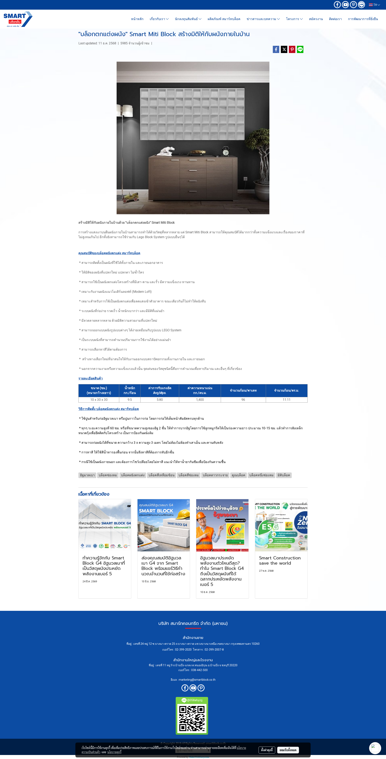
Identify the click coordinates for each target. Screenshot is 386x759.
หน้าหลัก (137, 19)
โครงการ (293, 19)
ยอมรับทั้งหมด (288, 750)
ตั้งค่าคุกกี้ (267, 750)
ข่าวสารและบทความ (262, 19)
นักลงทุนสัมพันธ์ (187, 19)
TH (375, 4)
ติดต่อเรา (335, 19)
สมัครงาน (316, 19)
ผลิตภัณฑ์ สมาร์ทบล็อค (224, 19)
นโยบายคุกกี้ (114, 752)
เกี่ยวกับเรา (158, 19)
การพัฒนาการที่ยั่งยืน (363, 19)
